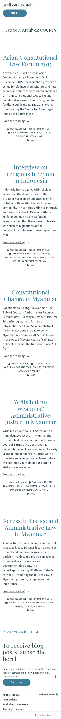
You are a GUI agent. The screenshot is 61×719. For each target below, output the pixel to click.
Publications (10, 699)
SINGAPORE (22, 136)
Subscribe (16, 682)
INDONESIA (10, 257)
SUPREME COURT (31, 489)
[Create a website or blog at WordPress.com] (57, 694)
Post (32, 140)
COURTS (46, 132)
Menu (19, 13)
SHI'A (31, 261)
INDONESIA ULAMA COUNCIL (31, 257)
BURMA (11, 367)
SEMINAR (35, 371)
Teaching (8, 709)
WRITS (45, 489)
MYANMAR (23, 371)
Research (22, 704)
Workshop (8, 704)
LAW (14, 261)
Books (16, 695)
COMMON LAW (37, 486)
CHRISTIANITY (32, 253)
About (6, 695)
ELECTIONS (48, 367)
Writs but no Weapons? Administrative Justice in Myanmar (30, 412)
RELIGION (22, 261)
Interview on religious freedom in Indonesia (30, 173)
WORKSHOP (36, 136)
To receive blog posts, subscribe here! (24, 651)
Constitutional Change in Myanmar (30, 295)
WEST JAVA (41, 261)
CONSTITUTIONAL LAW (28, 132)
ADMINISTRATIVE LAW (17, 486)
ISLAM (51, 257)
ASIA (13, 132)
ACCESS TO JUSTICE (18, 602)
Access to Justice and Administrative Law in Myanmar (30, 527)
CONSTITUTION (24, 367)
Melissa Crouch (18, 4)
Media (19, 709)
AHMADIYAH (18, 253)
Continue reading (14, 121)
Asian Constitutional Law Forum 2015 (30, 60)
